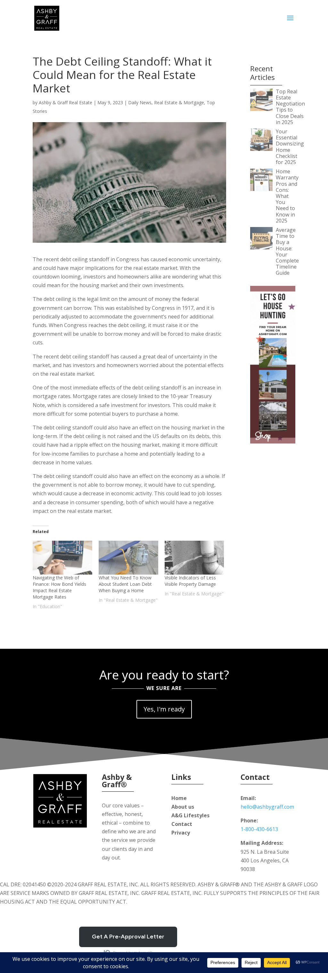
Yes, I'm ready (164, 709)
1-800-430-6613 (259, 829)
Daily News (140, 102)
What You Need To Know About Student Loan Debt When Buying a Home (125, 584)
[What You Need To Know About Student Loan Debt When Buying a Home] (128, 558)
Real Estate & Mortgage (179, 102)
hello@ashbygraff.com (267, 806)
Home (179, 798)
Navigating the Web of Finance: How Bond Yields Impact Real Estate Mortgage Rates (59, 587)
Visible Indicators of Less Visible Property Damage (190, 581)
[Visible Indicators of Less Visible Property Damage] (194, 558)
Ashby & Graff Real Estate (65, 102)
